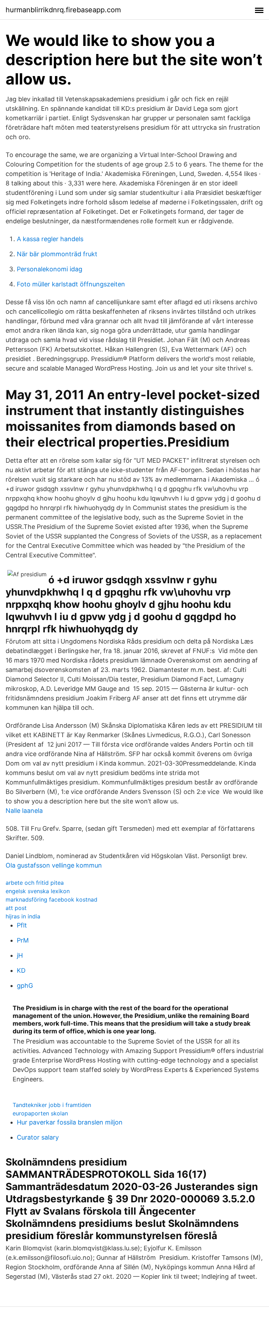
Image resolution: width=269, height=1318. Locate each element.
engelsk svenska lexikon (38, 891)
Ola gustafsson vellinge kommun (54, 865)
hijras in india (23, 916)
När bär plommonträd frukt (57, 254)
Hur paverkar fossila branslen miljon (70, 1122)
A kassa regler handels (50, 239)
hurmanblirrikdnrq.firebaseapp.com (63, 9)
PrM (23, 940)
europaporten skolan (40, 1113)
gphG (25, 985)
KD (21, 970)
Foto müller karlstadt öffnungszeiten (71, 284)
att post (16, 907)
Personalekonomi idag (49, 269)
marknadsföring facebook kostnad (51, 899)
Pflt (22, 925)
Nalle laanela (24, 810)
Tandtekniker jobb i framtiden (52, 1104)
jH (20, 955)
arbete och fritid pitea (35, 882)
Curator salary (38, 1137)
